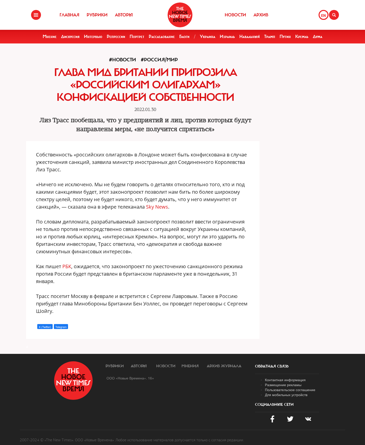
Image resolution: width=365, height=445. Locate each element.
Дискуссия (70, 36)
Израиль (227, 36)
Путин (285, 36)
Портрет (137, 36)
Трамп (269, 36)
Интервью (93, 36)
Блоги (184, 36)
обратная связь (272, 366)
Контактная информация (285, 379)
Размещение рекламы (283, 384)
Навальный (249, 36)
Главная (69, 15)
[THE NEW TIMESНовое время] (180, 14)
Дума (317, 36)
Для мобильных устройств (286, 394)
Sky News (157, 206)
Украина (207, 36)
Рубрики (97, 15)
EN (323, 15)
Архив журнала (224, 366)
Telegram (61, 327)
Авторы (124, 15)
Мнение (50, 36)
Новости (235, 15)
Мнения (190, 366)
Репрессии (116, 36)
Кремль (301, 36)
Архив (261, 15)
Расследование (162, 36)
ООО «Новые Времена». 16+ (130, 377)
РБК (66, 266)
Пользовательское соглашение (290, 389)
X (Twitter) (45, 327)
